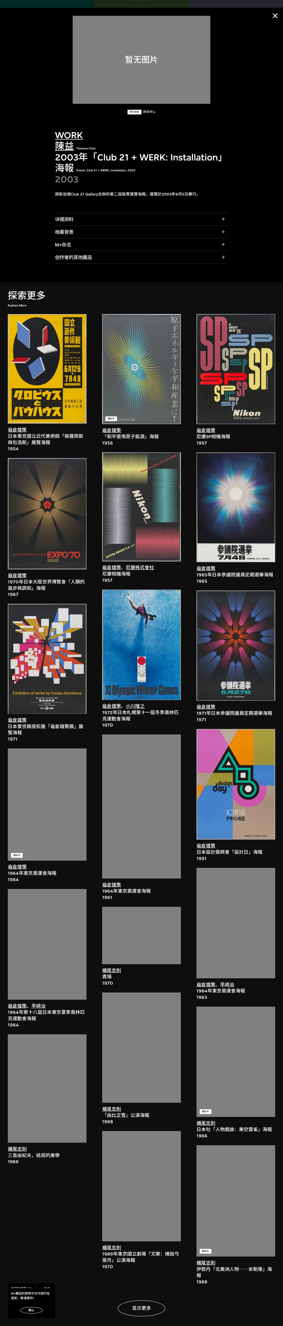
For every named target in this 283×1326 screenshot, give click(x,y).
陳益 (64, 146)
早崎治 (38, 1006)
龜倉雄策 (17, 430)
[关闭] (275, 16)
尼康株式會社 (140, 567)
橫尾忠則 (17, 1149)
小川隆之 (135, 706)
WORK (69, 135)
